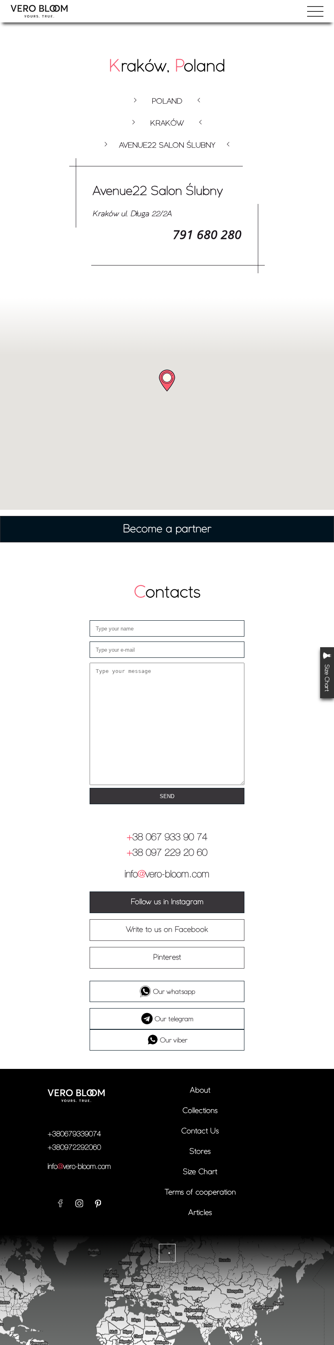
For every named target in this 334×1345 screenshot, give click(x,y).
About (200, 1090)
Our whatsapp (174, 991)
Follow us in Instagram (167, 901)
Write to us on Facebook (167, 929)
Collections (200, 1110)
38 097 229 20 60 (167, 853)
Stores (200, 1151)
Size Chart (200, 1171)
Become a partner (167, 528)
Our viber (173, 1040)
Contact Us (200, 1130)
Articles (200, 1212)
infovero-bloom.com (167, 874)
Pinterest (167, 957)
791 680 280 (207, 234)
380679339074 (74, 1134)
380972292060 (74, 1147)
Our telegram (174, 1019)
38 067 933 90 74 (167, 837)
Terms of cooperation (200, 1192)
